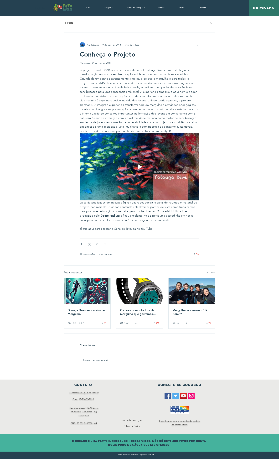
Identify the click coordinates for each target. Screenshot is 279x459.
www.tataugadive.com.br (142, 454)
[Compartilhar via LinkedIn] (97, 243)
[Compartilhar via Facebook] (81, 243)
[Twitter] (175, 396)
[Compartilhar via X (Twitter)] (89, 243)
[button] (211, 22)
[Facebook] (168, 396)
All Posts (68, 22)
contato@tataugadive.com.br (84, 392)
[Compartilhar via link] (105, 243)
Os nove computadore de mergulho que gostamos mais (137, 312)
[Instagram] (191, 396)
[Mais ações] (197, 45)
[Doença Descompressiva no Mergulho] (87, 291)
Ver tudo (211, 272)
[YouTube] (183, 396)
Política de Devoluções (131, 420)
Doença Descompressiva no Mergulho (86, 312)
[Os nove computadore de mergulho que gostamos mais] (139, 291)
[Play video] (139, 166)
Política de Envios (132, 426)
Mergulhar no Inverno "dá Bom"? (189, 312)
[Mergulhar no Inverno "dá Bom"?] (192, 291)
